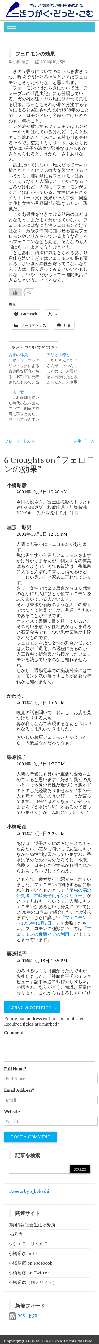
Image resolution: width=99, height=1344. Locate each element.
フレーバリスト (19, 441)
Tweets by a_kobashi (29, 1191)
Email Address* (19, 1090)
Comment (14, 1032)
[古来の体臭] (28, 368)
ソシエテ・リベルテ (28, 1244)
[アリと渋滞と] (66, 368)
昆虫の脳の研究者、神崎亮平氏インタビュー (53, 892)
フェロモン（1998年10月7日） (51, 920)
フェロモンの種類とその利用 (53, 931)
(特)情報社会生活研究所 (32, 1225)
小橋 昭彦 (21, 61)
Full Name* (15, 1069)
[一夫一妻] (28, 405)
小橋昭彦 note (23, 1253)
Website (12, 1111)
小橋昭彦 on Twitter (29, 1273)
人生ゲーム (84, 441)
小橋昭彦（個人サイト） (33, 1282)
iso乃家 (16, 1234)
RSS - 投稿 (26, 1316)
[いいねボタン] (15, 292)
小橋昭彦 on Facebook (30, 1263)
